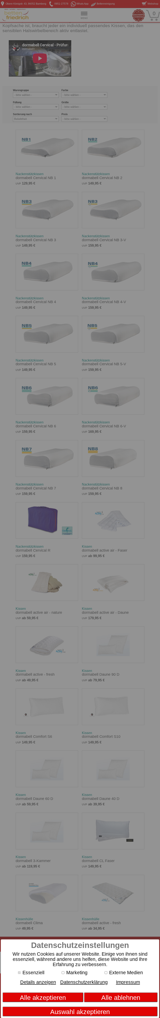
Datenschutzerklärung (84, 982)
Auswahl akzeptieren (80, 1011)
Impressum (128, 982)
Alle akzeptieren (43, 997)
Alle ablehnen (120, 997)
